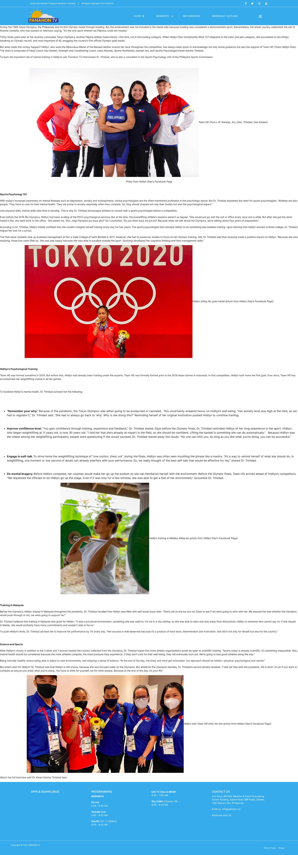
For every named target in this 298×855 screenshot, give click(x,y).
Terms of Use (269, 848)
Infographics (191, 16)
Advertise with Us (221, 815)
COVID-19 (139, 16)
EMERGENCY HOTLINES (225, 16)
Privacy (281, 848)
